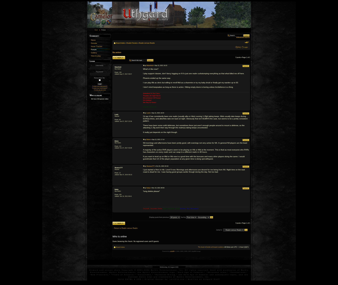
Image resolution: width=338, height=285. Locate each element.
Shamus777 (119, 167)
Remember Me (99, 78)
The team (201, 247)
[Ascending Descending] (205, 217)
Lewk (116, 114)
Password (99, 72)
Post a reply (116, 57)
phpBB (172, 251)
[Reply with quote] (245, 66)
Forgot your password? (99, 86)
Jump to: (219, 230)
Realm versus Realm (147, 43)
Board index (120, 43)
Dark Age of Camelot (190, 272)
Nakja (116, 189)
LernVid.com (177, 279)
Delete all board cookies (214, 247)
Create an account (100, 90)
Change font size (247, 42)
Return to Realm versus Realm (126, 228)
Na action (116, 52)
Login (246, 47)
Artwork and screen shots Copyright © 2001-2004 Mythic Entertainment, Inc (136, 270)
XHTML (129, 279)
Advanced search (243, 37)
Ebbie (117, 141)
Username (99, 65)
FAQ (239, 47)
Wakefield (118, 67)
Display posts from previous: (159, 217)
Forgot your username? (99, 88)
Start (96, 30)
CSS (139, 279)
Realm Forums (132, 43)
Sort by (183, 217)
